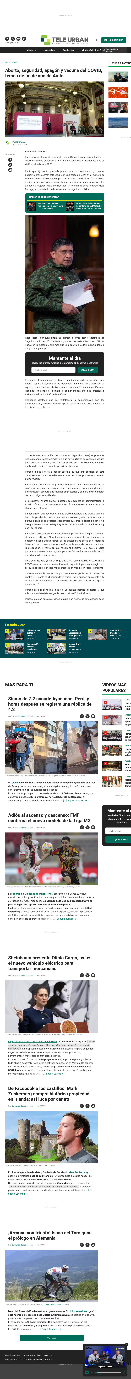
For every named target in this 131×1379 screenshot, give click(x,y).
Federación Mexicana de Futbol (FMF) (32, 893)
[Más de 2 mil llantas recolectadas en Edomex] (56, 648)
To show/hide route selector (124, 50)
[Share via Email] (10, 170)
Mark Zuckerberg (78, 1172)
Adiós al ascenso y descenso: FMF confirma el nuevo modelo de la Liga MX (49, 818)
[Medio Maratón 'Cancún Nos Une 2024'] (112, 781)
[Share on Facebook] (10, 160)
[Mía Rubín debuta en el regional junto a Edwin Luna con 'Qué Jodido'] (31, 206)
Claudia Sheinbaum (46, 1041)
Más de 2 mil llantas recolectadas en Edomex (75, 648)
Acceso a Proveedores (32, 1355)
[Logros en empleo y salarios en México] (112, 750)
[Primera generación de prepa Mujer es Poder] (112, 735)
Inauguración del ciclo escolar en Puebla (33, 648)
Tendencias (68, 50)
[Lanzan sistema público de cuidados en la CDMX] (112, 704)
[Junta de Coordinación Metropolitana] (56, 634)
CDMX (127, 700)
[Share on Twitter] (10, 165)
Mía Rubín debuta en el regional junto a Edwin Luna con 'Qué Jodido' (50, 206)
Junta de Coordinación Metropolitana (75, 633)
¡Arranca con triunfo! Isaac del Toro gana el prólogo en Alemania (50, 1235)
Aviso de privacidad (12, 1355)
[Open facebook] (7, 39)
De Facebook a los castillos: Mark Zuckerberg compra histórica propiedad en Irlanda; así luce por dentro (48, 1094)
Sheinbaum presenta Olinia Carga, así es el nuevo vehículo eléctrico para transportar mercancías (50, 963)
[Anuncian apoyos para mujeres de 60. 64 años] (112, 720)
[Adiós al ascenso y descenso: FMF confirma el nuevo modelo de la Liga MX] (51, 858)
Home (7, 62)
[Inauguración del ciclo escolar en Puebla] (14, 648)
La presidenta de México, (22, 1041)
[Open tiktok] (24, 39)
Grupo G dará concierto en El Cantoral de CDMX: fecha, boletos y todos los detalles (89, 206)
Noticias (29, 50)
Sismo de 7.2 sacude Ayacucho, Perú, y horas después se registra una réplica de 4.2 (49, 704)
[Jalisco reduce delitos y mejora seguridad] (14, 634)
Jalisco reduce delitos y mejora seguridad (33, 634)
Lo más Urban (48, 50)
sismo (15, 782)
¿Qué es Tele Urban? (91, 50)
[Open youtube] (18, 39)
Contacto (48, 1355)
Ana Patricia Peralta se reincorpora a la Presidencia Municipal (116, 635)
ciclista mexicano (78, 1311)
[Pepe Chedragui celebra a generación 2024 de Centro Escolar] (112, 766)
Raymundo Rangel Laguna (22, 716)
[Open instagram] (13, 39)
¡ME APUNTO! (87, 370)
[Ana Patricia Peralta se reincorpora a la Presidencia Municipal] (97, 634)
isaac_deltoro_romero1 (54, 1304)
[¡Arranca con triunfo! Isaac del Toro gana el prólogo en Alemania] (51, 1276)
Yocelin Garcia (19, 141)
